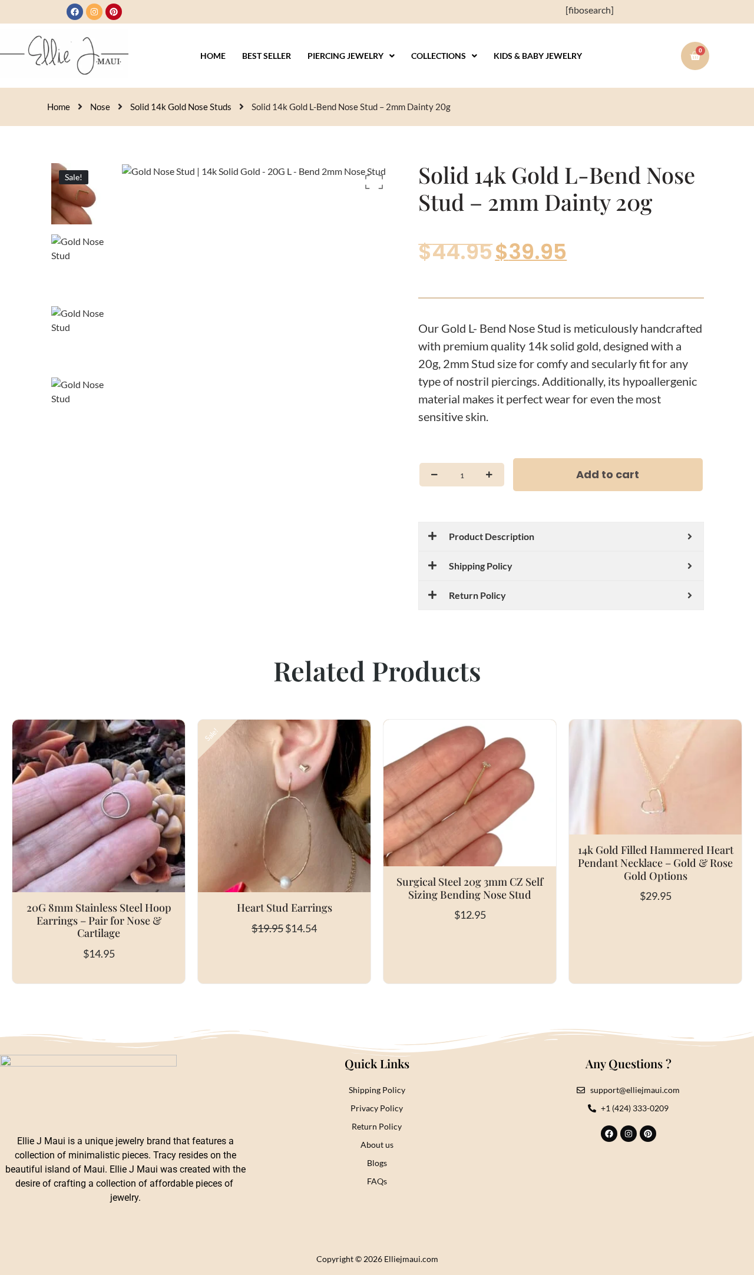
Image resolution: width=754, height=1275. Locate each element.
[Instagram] (94, 12)
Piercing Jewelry (345, 56)
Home (213, 56)
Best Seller (266, 56)
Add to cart (607, 474)
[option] (82, 194)
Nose (100, 106)
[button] (351, 56)
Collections (438, 56)
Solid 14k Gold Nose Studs (181, 106)
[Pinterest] (113, 12)
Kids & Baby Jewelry (538, 56)
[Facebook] (75, 12)
